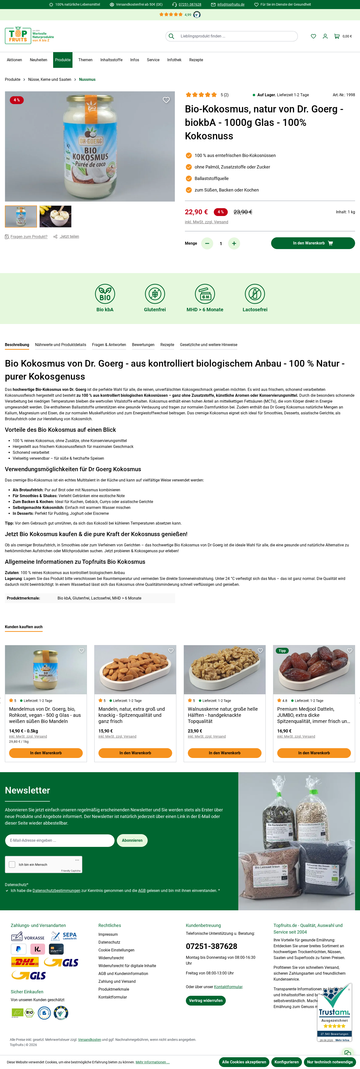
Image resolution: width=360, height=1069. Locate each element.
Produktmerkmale (113, 989)
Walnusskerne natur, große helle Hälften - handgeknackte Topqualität (223, 715)
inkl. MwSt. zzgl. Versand (206, 222)
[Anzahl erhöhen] (234, 243)
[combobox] (237, 36)
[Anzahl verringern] (207, 243)
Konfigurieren (287, 1062)
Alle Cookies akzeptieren (244, 1062)
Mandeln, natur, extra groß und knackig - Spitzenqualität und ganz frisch (131, 715)
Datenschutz (109, 942)
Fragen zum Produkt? (29, 237)
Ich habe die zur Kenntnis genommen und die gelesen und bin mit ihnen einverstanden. (115, 890)
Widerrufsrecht (111, 958)
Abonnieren (132, 840)
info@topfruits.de (230, 4)
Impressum (108, 934)
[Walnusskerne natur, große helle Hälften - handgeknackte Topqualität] (224, 669)
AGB (142, 890)
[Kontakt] (347, 1053)
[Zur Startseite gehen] (29, 35)
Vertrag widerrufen (206, 1000)
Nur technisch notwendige (330, 1062)
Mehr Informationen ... (153, 1062)
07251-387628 (190, 4)
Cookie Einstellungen (116, 950)
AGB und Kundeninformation (123, 973)
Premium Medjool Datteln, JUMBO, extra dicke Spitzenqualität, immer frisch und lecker (313, 715)
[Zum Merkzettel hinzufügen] (166, 100)
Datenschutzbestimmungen (56, 890)
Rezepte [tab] (167, 344)
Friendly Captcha (71, 870)
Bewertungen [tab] (143, 344)
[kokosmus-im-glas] (90, 146)
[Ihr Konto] (325, 36)
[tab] (17, 345)
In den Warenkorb (46, 753)
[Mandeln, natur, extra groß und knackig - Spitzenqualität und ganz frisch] (135, 669)
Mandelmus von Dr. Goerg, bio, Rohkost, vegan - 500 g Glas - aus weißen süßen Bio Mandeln (45, 715)
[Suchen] (171, 36)
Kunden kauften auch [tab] (24, 627)
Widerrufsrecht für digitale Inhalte (127, 965)
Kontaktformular (112, 997)
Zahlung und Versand (117, 981)
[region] (90, 159)
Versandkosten (89, 1040)
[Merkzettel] (313, 36)
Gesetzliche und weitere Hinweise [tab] (208, 344)
